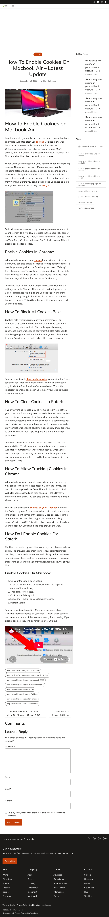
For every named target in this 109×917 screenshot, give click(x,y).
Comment (10, 746)
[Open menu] (12, 6)
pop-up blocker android (88, 191)
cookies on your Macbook (43, 507)
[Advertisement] (54, 30)
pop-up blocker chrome (88, 197)
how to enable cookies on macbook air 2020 (25, 680)
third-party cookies (36, 379)
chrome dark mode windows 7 (90, 147)
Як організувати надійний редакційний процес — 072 (93, 65)
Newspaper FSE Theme (11, 913)
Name (8, 777)
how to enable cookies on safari (20, 689)
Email (8, 789)
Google (45, 185)
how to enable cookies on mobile (89, 177)
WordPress (34, 913)
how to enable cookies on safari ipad (22, 694)
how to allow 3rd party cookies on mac (23, 670)
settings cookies (85, 202)
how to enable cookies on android (89, 162)
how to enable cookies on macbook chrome (25, 684)
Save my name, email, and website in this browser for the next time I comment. (37, 814)
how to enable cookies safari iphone (22, 699)
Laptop (38, 54)
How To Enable (49, 81)
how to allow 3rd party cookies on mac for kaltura (28, 675)
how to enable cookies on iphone (89, 170)
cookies (40, 141)
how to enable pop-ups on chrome (89, 184)
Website (8, 801)
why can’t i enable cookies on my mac (23, 703)
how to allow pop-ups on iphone (89, 155)
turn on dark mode (86, 208)
